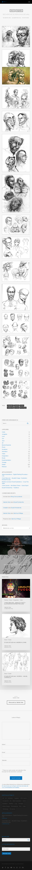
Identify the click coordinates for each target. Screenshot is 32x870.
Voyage (4, 462)
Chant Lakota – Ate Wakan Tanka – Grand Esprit (15, 485)
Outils (3, 432)
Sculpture (4, 449)
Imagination (19, 10)
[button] (29, 2)
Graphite (17, 405)
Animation (4, 451)
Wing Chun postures (16, 496)
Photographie (14, 806)
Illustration (5, 803)
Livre (3, 436)
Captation (16, 798)
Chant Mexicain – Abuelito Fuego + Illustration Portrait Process (14, 478)
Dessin (12, 10)
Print (20, 806)
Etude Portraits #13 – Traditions (10, 487)
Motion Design (6, 806)
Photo (3, 447)
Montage (21, 803)
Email (4, 752)
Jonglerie (4, 434)
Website (4, 760)
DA (10, 801)
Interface (11, 803)
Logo (16, 803)
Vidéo (3, 453)
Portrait (22, 405)
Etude (3, 458)
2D (3, 798)
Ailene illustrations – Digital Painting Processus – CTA (15, 475)
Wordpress (12, 809)
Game (24, 801)
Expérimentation (6, 460)
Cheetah (5, 507)
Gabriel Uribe (8, 17)
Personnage (23, 407)
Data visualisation (17, 801)
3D (2, 443)
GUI (3, 438)
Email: (3, 846)
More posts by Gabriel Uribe (16, 702)
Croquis (17, 407)
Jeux (3, 440)
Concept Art (5, 801)
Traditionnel (10, 407)
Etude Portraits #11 (19, 502)
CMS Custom (23, 798)
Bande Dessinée (6, 445)
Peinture (4, 466)
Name (4, 744)
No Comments (25, 17)
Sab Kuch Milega (18, 513)
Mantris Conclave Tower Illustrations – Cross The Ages (15, 482)
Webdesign (5, 809)
